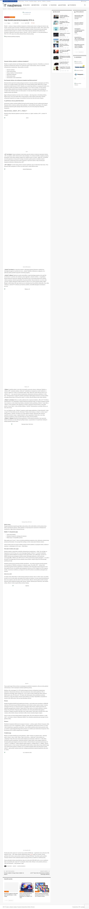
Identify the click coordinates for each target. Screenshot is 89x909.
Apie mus (39, 1)
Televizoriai (53, 5)
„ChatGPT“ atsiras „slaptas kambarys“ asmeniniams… (64, 28)
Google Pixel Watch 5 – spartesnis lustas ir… (64, 63)
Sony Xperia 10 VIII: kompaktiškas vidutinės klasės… (65, 22)
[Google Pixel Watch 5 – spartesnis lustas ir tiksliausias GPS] (56, 63)
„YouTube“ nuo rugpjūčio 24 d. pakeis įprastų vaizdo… (65, 51)
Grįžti (6, 900)
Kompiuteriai (36, 5)
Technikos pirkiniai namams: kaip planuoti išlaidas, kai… (64, 16)
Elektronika (63, 5)
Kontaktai (48, 1)
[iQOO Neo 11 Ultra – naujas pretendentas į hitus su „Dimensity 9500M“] (56, 45)
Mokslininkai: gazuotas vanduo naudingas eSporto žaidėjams (79, 46)
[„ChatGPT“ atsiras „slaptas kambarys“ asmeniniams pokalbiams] (56, 29)
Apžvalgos (7, 17)
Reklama (44, 1)
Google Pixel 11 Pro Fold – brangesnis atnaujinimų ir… (65, 68)
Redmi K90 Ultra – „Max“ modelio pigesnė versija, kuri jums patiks (79, 38)
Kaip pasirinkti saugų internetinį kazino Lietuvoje (79, 17)
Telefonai (44, 5)
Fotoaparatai (72, 5)
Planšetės (12, 17)
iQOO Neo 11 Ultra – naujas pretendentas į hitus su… (64, 45)
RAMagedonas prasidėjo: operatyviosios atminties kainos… (65, 57)
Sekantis (11, 900)
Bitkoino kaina (21, 1)
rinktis (31, 854)
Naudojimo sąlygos (33, 1)
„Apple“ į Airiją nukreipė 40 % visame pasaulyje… (65, 40)
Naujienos (27, 5)
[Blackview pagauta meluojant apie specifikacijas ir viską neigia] (11, 887)
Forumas (26, 1)
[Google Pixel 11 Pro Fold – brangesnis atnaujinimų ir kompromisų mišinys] (56, 68)
